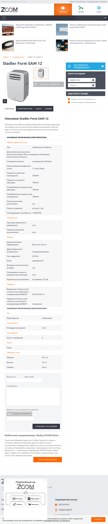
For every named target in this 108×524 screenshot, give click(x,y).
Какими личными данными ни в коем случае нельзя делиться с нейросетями (88, 42)
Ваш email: (29, 377)
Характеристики (25, 109)
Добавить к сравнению (50, 84)
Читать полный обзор (47, 459)
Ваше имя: (11, 377)
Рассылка (64, 504)
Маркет (104, 2)
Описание (9, 109)
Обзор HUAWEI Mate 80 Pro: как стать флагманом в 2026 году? (31, 42)
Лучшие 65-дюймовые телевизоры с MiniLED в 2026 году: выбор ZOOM (34, 26)
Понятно (98, 519)
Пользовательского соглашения (56, 520)
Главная (6, 57)
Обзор (38, 109)
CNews (71, 2)
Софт (99, 12)
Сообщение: (12, 386)
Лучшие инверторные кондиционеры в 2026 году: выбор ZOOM (88, 26)
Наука (81, 12)
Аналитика (80, 2)
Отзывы (48, 109)
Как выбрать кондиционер (82, 66)
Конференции (93, 2)
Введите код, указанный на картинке (22, 410)
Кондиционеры (18, 57)
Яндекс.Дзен (65, 510)
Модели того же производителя (83, 99)
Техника (63, 12)
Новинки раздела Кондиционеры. (83, 102)
